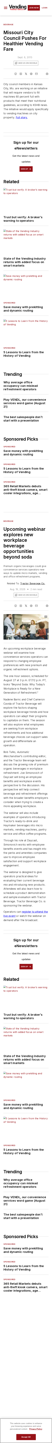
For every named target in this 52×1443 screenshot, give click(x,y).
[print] (47, 73)
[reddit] (31, 73)
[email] (36, 73)
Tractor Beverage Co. (32, 583)
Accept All (26, 1437)
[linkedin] (20, 73)
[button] (5, 8)
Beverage (8, 24)
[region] (26, 1430)
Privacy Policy (35, 1429)
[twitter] (26, 73)
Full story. (22, 117)
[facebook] (15, 73)
